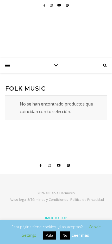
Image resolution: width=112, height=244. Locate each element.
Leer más (80, 235)
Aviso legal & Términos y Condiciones (39, 199)
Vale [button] (49, 235)
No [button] (65, 235)
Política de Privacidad (87, 199)
